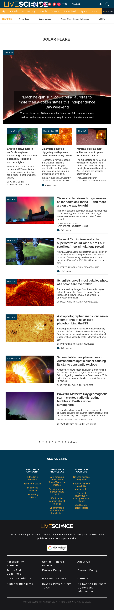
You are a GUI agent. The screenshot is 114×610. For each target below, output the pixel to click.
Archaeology (28, 11)
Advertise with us (19, 578)
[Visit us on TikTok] (59, 4)
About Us (83, 561)
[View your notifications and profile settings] (100, 4)
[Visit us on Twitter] (40, 4)
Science (55, 11)
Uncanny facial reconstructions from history (57, 510)
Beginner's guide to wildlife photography (81, 486)
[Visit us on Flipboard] (54, 4)
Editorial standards (20, 584)
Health (43, 11)
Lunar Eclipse (45, 19)
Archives (72, 442)
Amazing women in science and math (57, 492)
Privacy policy (52, 570)
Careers (82, 578)
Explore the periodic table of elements (57, 501)
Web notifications (54, 578)
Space (84, 11)
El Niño (102, 19)
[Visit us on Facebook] (35, 4)
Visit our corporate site (62, 538)
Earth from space (32, 483)
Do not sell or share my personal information (91, 588)
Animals (13, 11)
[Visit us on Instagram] (44, 4)
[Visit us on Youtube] (49, 4)
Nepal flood (24, 19)
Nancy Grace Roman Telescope (75, 19)
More (94, 11)
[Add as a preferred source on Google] (57, 548)
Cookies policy (87, 570)
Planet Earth (70, 11)
